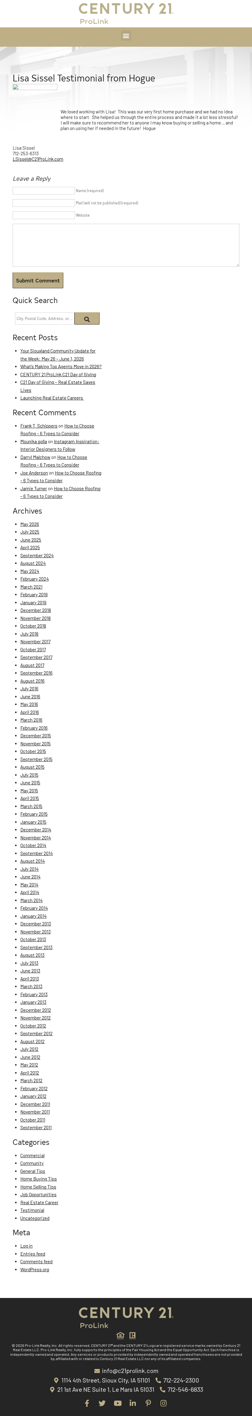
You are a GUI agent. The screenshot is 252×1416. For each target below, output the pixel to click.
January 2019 (33, 602)
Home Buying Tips (38, 1178)
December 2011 (35, 1104)
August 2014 (32, 861)
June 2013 (30, 970)
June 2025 (30, 539)
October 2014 (33, 845)
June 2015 (30, 782)
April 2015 (29, 798)
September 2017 (36, 657)
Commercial (32, 1155)
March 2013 (31, 986)
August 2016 (32, 681)
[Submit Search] (87, 318)
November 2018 (35, 618)
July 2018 (29, 634)
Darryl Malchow (35, 457)
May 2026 (29, 524)
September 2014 (36, 853)
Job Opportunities (38, 1194)
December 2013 (35, 923)
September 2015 (36, 759)
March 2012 (31, 1080)
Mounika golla (33, 441)
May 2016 (29, 704)
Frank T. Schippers (38, 425)
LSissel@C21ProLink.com (38, 159)
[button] (126, 35)
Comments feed (36, 1261)
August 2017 (32, 665)
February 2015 (34, 814)
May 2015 (29, 790)
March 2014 (31, 900)
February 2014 (34, 908)
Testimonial (32, 1210)
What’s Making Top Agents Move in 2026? (61, 366)
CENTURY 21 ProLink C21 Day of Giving (58, 374)
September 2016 (36, 673)
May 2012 (29, 1064)
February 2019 (34, 594)
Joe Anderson (34, 472)
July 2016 (29, 688)
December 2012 (35, 1010)
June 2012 (30, 1057)
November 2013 (35, 931)
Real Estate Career (39, 1202)
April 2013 (29, 978)
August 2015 (32, 767)
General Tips (32, 1171)
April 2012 (29, 1072)
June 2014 (30, 876)
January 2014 (33, 916)
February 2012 (34, 1088)
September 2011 (36, 1127)
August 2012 (32, 1041)
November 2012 (35, 1017)
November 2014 (35, 837)
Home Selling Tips (38, 1186)
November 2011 (35, 1111)
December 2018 (35, 610)
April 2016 (29, 712)
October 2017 (33, 649)
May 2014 (29, 884)
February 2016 (34, 728)
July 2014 (29, 869)
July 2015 (29, 775)
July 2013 (29, 963)
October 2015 (33, 751)
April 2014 (29, 892)
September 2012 (36, 1033)
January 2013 (33, 1002)
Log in (26, 1245)
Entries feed (32, 1253)
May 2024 (29, 571)
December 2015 (35, 735)
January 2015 (33, 822)
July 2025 (29, 531)
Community (32, 1163)
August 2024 (33, 563)
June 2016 (30, 696)
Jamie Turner (33, 488)
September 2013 (36, 947)
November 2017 (35, 641)
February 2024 (34, 579)
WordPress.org (34, 1269)
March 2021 (31, 587)
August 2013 (32, 955)
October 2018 (33, 626)
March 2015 (31, 806)
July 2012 (29, 1049)
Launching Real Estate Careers (52, 397)
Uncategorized (34, 1218)
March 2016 (31, 720)
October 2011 (32, 1119)
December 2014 (35, 829)
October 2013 (33, 939)
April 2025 (30, 547)
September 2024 (37, 555)
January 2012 (33, 1096)
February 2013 (34, 994)
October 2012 (33, 1025)
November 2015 (35, 743)
